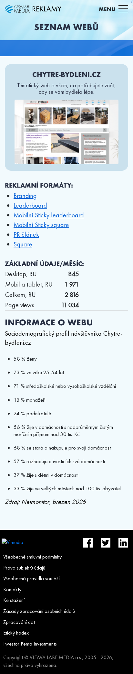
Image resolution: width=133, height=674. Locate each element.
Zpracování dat (19, 622)
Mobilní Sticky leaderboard (49, 215)
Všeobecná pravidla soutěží (31, 578)
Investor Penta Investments (30, 643)
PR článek (26, 234)
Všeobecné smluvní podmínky (32, 556)
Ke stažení (14, 600)
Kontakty (12, 589)
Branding (25, 195)
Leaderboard (30, 205)
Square (23, 244)
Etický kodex (16, 632)
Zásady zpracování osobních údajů (39, 611)
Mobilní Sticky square (41, 225)
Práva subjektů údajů (24, 567)
